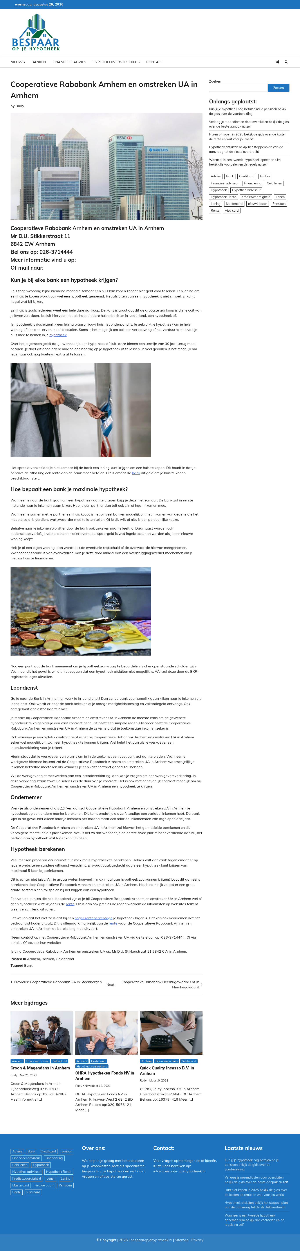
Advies (216, 176)
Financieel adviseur (225, 183)
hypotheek (58, 335)
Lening (215, 204)
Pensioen (279, 204)
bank (136, 473)
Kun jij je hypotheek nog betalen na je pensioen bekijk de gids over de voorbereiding (252, 1165)
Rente (215, 211)
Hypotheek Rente (223, 197)
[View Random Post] (277, 62)
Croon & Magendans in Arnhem (40, 1068)
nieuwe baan (257, 204)
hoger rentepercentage (93, 918)
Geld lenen (274, 183)
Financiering (252, 183)
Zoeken (215, 81)
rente (70, 904)
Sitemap (182, 1240)
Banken (38, 62)
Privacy (197, 1240)
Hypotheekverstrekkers (116, 62)
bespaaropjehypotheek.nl (151, 1240)
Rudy (20, 106)
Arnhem (33, 959)
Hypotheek (219, 190)
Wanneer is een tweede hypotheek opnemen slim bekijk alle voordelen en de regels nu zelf (254, 1220)
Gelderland (65, 959)
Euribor (265, 176)
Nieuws (18, 62)
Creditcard (247, 176)
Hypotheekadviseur (246, 190)
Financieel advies (69, 62)
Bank (28, 965)
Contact (154, 62)
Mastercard (234, 204)
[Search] (286, 62)
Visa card (232, 211)
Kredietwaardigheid (256, 197)
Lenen (280, 197)
